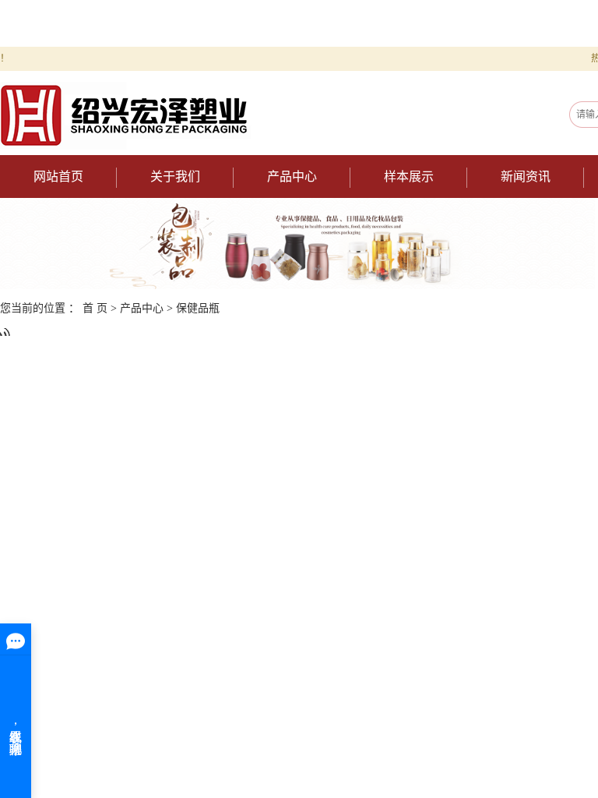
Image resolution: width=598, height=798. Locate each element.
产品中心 (292, 176)
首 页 (95, 308)
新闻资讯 (526, 176)
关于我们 (175, 176)
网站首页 (58, 176)
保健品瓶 (198, 308)
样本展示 (409, 176)
